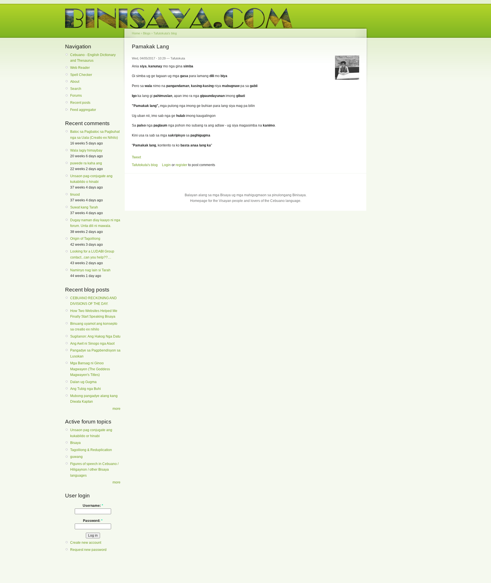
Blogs (147, 33)
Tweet (136, 157)
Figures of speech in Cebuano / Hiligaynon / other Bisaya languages (94, 469)
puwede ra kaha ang (86, 163)
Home (136, 33)
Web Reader (80, 68)
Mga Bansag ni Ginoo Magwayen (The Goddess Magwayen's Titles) (90, 369)
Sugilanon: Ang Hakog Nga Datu (95, 336)
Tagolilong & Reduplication (91, 450)
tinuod (75, 195)
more (116, 409)
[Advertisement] (393, 130)
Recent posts (80, 103)
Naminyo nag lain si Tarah (90, 270)
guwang (76, 457)
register (181, 165)
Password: (93, 521)
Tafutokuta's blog (165, 33)
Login (166, 165)
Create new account (85, 543)
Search (75, 89)
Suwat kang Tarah (84, 207)
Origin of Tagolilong (85, 239)
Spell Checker (81, 75)
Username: (93, 506)
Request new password (88, 550)
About (74, 82)
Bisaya (75, 443)
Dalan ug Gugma (83, 382)
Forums (76, 96)
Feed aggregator (83, 110)
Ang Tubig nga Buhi (85, 389)
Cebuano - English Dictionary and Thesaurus (93, 58)
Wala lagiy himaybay (86, 150)
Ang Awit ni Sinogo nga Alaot (92, 344)
